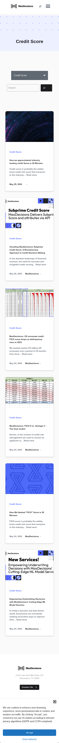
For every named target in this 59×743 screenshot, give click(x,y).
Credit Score (15, 152)
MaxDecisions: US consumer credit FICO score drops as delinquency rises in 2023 (26, 339)
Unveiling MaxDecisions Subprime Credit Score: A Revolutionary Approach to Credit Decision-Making (27, 250)
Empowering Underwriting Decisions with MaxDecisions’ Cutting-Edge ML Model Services (27, 602)
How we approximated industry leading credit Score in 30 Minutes (26, 161)
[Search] (46, 87)
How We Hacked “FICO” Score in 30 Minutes (26, 513)
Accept (29, 732)
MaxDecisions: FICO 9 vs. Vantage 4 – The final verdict (27, 427)
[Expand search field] (42, 7)
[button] (54, 701)
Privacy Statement (29, 739)
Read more (31, 175)
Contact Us (27, 687)
